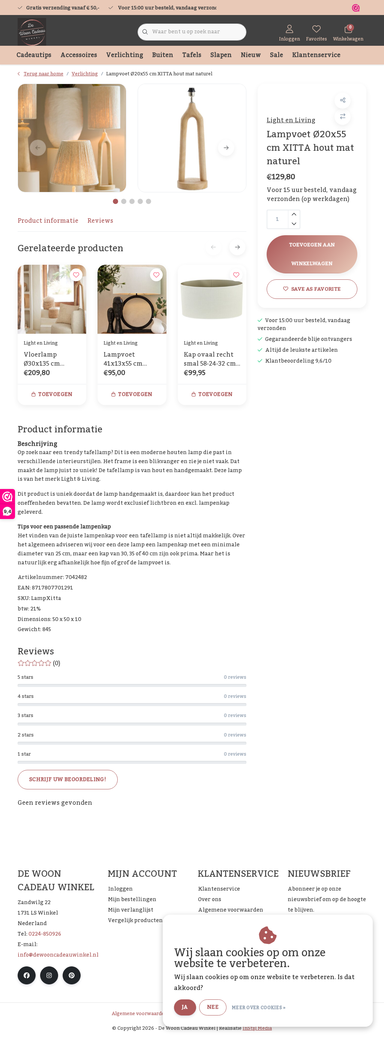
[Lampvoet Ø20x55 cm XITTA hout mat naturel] (72, 138)
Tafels (191, 55)
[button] (342, 101)
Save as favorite (315, 289)
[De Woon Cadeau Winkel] (32, 32)
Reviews (100, 221)
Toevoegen (55, 394)
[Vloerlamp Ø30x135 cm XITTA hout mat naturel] (52, 299)
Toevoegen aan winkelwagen (312, 254)
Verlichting (124, 55)
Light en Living (291, 120)
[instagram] (49, 975)
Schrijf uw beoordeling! (67, 779)
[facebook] (27, 975)
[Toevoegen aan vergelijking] (342, 117)
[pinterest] (72, 975)
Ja (185, 1007)
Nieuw (251, 55)
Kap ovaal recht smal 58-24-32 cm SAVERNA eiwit (210, 359)
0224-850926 (44, 934)
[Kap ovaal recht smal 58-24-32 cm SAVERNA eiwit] (212, 299)
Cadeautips (33, 55)
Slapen (221, 55)
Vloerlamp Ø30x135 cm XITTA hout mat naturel (49, 359)
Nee (213, 1007)
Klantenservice (316, 55)
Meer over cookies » (259, 1007)
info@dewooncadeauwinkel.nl (58, 955)
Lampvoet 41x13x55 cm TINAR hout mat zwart (129, 359)
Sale (276, 55)
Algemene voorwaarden (139, 1013)
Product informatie (48, 221)
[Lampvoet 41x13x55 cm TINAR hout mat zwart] (132, 299)
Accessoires (78, 55)
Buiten (162, 55)
